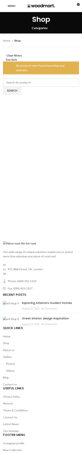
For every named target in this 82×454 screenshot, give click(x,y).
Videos (10, 370)
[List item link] (41, 281)
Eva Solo (11, 59)
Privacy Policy (11, 396)
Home (7, 40)
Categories (40, 28)
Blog (6, 377)
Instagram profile (13, 443)
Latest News (11, 424)
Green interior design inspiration (45, 318)
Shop (6, 343)
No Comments (49, 308)
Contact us (10, 384)
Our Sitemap (11, 431)
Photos (10, 363)
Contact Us (10, 417)
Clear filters (14, 55)
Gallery (7, 356)
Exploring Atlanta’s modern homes (47, 303)
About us (9, 350)
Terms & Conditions (15, 410)
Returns (8, 403)
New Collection (12, 450)
